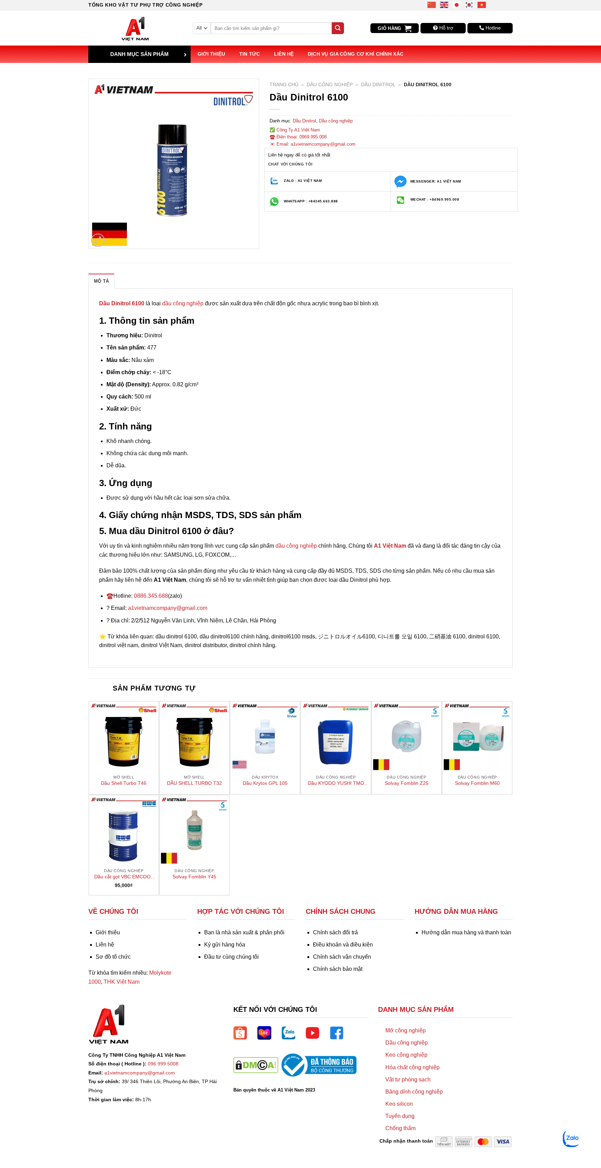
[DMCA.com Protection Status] (255, 1065)
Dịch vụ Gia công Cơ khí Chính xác (356, 54)
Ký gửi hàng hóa (224, 945)
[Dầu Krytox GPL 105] (265, 736)
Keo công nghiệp (406, 1055)
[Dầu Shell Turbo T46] (124, 736)
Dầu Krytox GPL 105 (265, 783)
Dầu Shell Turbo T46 (123, 783)
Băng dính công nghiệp (414, 1092)
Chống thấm (400, 1128)
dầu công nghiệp (182, 303)
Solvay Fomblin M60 (477, 783)
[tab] (101, 281)
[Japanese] (457, 4)
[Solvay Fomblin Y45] (194, 830)
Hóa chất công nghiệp (412, 1067)
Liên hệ (284, 54)
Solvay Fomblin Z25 (406, 783)
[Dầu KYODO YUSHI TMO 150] (335, 736)
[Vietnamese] (482, 4)
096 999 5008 (163, 1063)
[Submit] (338, 28)
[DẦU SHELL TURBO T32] (194, 736)
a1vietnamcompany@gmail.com (167, 608)
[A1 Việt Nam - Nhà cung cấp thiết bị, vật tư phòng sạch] (135, 28)
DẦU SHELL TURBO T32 (194, 783)
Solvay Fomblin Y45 (194, 876)
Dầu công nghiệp (330, 84)
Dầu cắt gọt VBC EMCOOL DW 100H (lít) (123, 877)
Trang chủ (284, 84)
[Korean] (469, 4)
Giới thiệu (211, 54)
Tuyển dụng (400, 1116)
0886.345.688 (151, 596)
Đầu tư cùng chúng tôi (231, 957)
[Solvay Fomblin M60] (477, 736)
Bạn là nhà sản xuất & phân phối (244, 932)
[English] (444, 4)
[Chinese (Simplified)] (431, 4)
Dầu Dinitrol (378, 84)
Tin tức (249, 54)
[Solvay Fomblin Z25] (406, 736)
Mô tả (101, 281)
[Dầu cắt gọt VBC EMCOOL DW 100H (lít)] (124, 830)
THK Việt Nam (121, 982)
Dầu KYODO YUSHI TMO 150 (336, 783)
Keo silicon (399, 1104)
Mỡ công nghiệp (405, 1030)
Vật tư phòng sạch (408, 1079)
